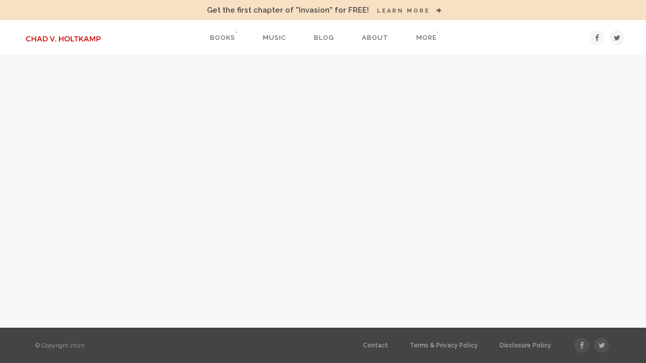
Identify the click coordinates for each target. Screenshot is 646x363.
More (426, 37)
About (375, 37)
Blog (324, 37)
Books (222, 37)
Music (274, 37)
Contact (375, 345)
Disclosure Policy (525, 345)
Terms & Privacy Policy (444, 345)
